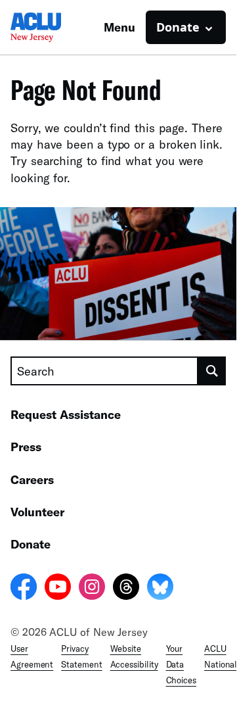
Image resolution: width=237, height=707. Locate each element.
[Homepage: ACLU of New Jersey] (56, 27)
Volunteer (37, 511)
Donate (31, 544)
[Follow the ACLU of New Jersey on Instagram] (92, 588)
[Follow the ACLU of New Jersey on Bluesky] (160, 588)
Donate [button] (178, 27)
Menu (119, 27)
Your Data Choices (181, 664)
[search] (212, 370)
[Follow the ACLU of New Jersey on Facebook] (24, 588)
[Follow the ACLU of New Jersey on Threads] (126, 588)
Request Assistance (66, 414)
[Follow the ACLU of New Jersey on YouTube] (58, 588)
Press (26, 446)
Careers (32, 479)
